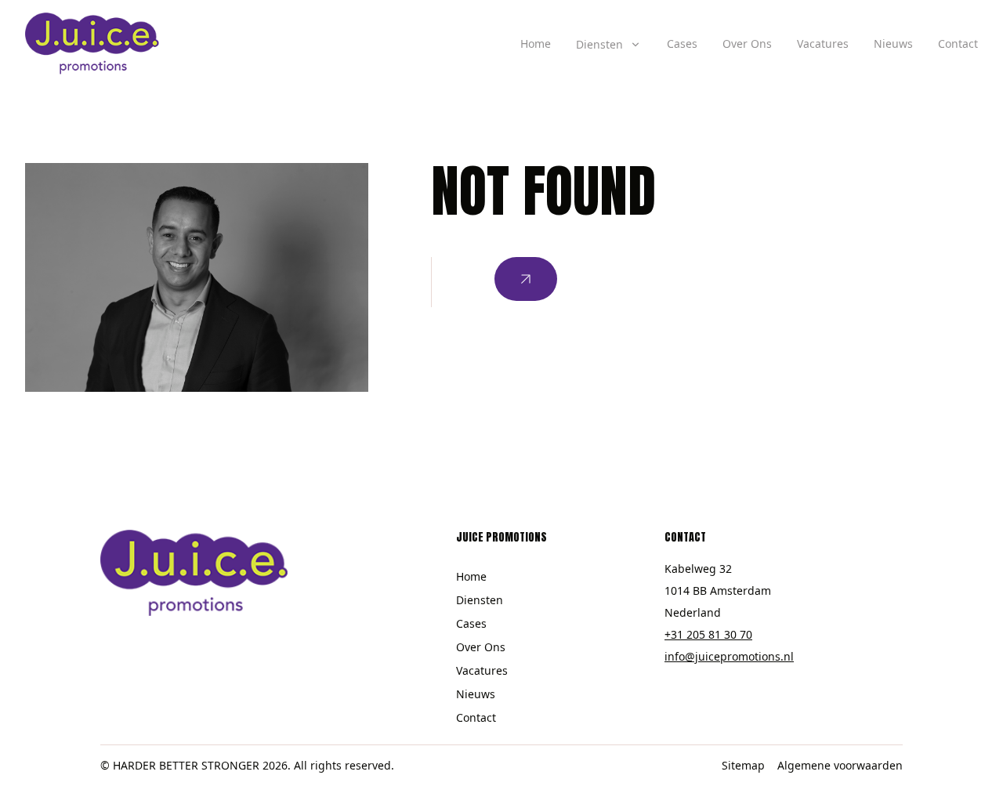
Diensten (479, 599)
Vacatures (823, 43)
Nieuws (893, 43)
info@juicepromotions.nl (729, 656)
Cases (682, 43)
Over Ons (747, 43)
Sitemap (743, 765)
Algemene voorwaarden (840, 765)
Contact (958, 43)
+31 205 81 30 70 (708, 634)
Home (535, 43)
